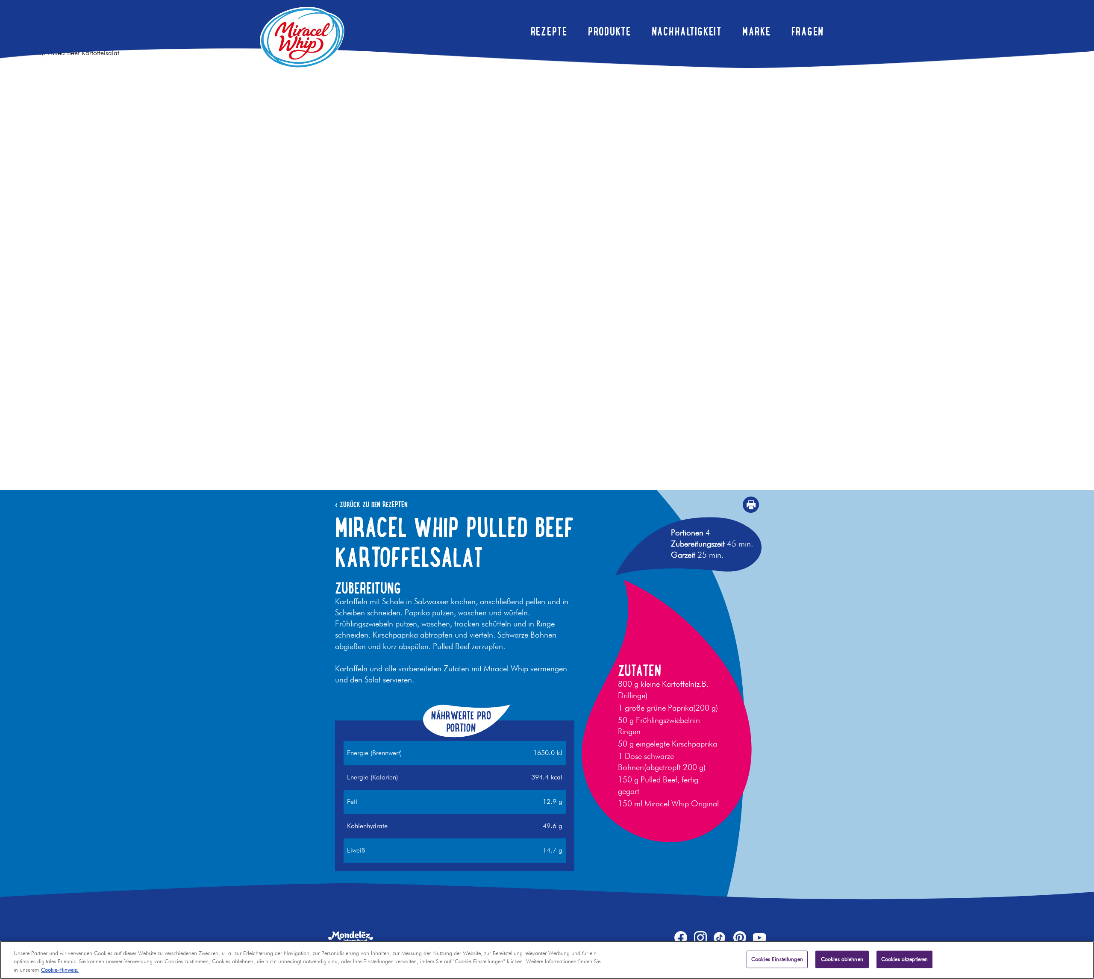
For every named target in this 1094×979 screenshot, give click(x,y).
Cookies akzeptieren (904, 959)
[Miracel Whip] (302, 37)
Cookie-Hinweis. (60, 970)
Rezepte (549, 31)
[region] (547, 960)
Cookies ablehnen (842, 959)
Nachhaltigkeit (687, 31)
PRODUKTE (609, 31)
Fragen (807, 31)
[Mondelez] (350, 936)
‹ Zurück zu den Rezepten (371, 504)
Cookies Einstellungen (777, 959)
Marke (756, 31)
